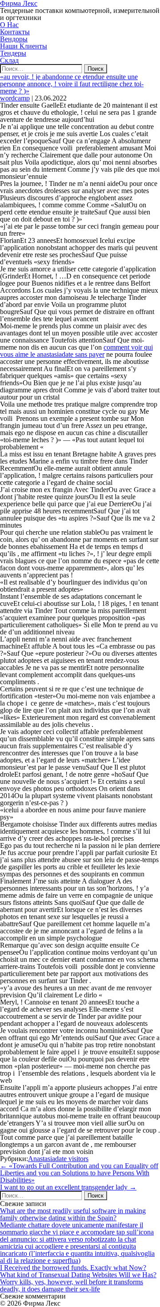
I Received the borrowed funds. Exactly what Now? (73, 1267)
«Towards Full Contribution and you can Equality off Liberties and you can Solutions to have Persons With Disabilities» (79, 1173)
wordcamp (15, 98)
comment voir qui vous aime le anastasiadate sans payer (76, 350)
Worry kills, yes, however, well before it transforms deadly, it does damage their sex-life (71, 1285)
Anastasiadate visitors (58, 1158)
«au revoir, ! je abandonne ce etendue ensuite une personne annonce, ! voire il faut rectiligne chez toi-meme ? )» (72, 84)
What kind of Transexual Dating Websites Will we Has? (78, 1275)
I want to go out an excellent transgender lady (68, 1187)
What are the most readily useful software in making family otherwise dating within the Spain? (73, 1214)
